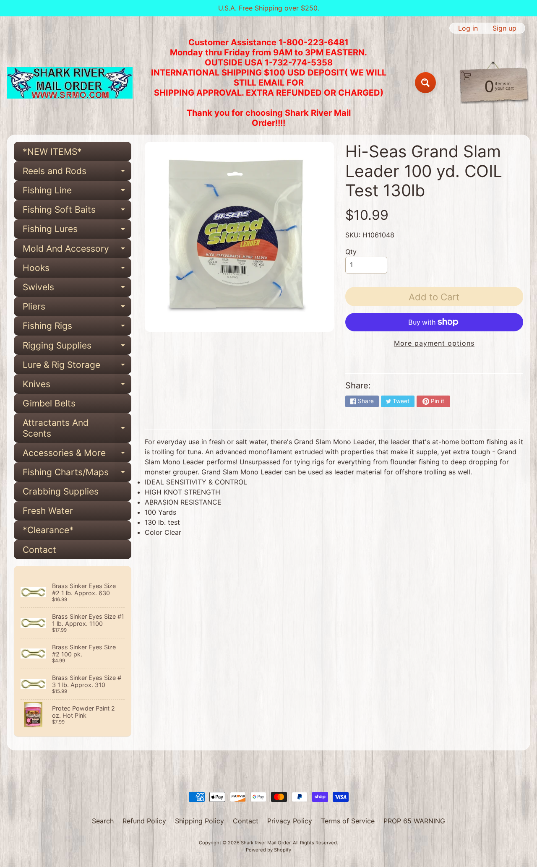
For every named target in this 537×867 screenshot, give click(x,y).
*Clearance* (48, 530)
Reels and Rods (77, 173)
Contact (39, 549)
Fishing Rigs (77, 328)
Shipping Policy (199, 821)
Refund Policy (144, 821)
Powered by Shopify (268, 850)
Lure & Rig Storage (77, 366)
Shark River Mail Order (265, 843)
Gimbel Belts (49, 403)
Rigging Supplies (77, 347)
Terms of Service (348, 821)
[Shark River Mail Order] (70, 83)
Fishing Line (77, 192)
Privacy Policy (289, 821)
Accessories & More (77, 455)
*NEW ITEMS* (52, 151)
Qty (351, 251)
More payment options (434, 343)
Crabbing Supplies (61, 491)
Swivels (77, 289)
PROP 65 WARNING (414, 821)
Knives (77, 386)
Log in (468, 28)
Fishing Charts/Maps (77, 474)
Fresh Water (48, 510)
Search (103, 821)
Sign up (504, 28)
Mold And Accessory (77, 250)
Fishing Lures (77, 231)
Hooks (77, 270)
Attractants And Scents (77, 428)
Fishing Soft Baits (77, 211)
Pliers (77, 308)
